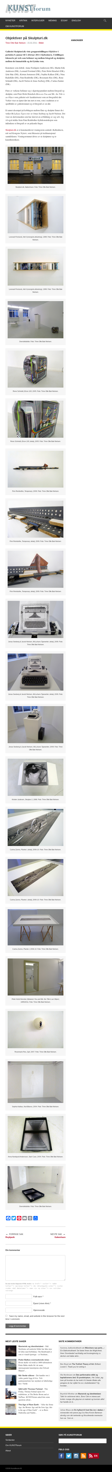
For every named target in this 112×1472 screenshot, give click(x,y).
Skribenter (10, 1440)
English (76, 20)
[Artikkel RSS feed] (84, 1458)
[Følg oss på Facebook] (62, 1458)
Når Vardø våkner (26, 1375)
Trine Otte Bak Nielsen (15, 43)
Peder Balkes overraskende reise (33, 1360)
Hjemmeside (39, 1310)
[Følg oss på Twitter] (69, 1458)
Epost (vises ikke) (41, 1303)
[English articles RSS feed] (94, 1458)
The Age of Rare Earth (28, 1405)
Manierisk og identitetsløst (30, 1346)
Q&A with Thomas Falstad (30, 1389)
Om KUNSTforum (14, 26)
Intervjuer (37, 20)
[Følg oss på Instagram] (76, 1458)
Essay (64, 20)
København (60, 1237)
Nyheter (10, 20)
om (81, 1380)
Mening (52, 20)
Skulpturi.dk (10, 129)
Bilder (41, 43)
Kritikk (23, 20)
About (8, 1450)
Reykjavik (10, 1237)
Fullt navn (37, 1296)
